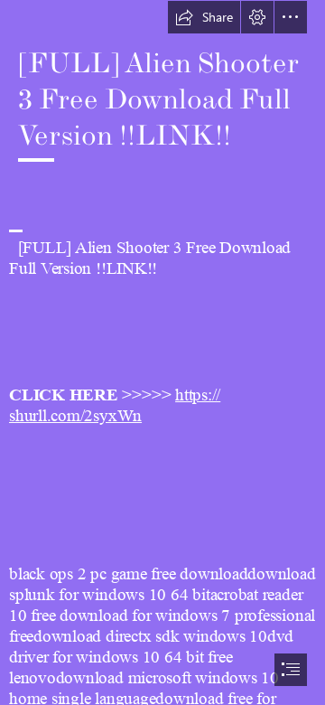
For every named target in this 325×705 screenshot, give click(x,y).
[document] (162, 352)
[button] (204, 17)
